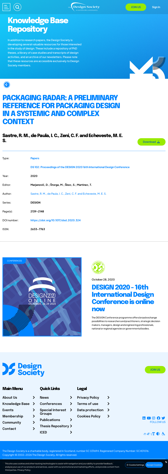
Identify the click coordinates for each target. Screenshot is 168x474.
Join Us (136, 7)
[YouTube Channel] (149, 418)
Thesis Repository (54, 426)
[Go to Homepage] (84, 7)
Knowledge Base (16, 404)
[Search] (17, 7)
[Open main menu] (6, 7)
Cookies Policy (88, 416)
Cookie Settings (136, 465)
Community (11, 422)
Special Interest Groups (53, 412)
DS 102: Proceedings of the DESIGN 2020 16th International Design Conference (80, 167)
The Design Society (43, 454)
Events (7, 410)
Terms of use (87, 404)
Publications (50, 420)
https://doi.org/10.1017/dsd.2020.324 (56, 220)
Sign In (156, 7)
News (44, 397)
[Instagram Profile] (153, 418)
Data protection (90, 410)
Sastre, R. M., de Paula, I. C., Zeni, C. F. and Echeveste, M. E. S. (68, 193)
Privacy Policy (88, 397)
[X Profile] (163, 418)
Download (150, 141)
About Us (9, 397)
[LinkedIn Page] (144, 418)
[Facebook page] (158, 418)
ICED (43, 432)
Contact (9, 429)
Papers (35, 158)
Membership (12, 416)
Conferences (51, 404)
